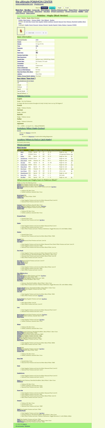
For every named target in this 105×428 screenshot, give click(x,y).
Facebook (44, 7)
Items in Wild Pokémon (23, 69)
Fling (18, 274)
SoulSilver (80, 22)
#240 (37, 39)
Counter (19, 205)
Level (18, 150)
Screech (19, 349)
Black (84, 22)
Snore (18, 380)
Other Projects (20, 13)
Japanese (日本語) (72, 25)
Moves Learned (23, 145)
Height (19, 42)
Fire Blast (23, 177)
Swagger (19, 400)
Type (18, 46)
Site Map (27, 10)
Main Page (19, 10)
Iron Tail (19, 291)
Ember (22, 156)
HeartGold (74, 22)
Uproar (19, 420)
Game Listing (30, 13)
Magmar (28, 133)
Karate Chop (20, 299)
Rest (18, 338)
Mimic (19, 324)
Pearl (65, 22)
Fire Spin (23, 162)
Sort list (19, 130)
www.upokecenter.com (24, 4)
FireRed (46, 22)
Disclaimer (27, 426)
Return (19, 339)
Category (36, 150)
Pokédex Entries (23, 96)
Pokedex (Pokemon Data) (59, 10)
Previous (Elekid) (36, 20)
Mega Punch (20, 317)
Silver (29, 22)
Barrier (19, 185)
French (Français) (33, 25)
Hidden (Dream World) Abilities (26, 76)
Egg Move (41, 185)
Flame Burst (24, 167)
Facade (19, 239)
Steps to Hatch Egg (22, 67)
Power (40, 150)
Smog (22, 152)
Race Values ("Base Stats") (26, 78)
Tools (86, 11)
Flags (72, 150)
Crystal (33, 22)
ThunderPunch (21, 410)
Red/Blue (47, 11)
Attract (19, 184)
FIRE (37, 46)
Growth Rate (20, 59)
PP (48, 150)
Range (61, 150)
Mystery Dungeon (71, 11)
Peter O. (25, 424)
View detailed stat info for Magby (25, 81)
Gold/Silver (38, 11)
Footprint (20, 48)
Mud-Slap (19, 331)
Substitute (20, 381)
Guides (80, 11)
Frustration (20, 278)
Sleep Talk (20, 358)
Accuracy (45, 150)
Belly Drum (20, 187)
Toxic (18, 419)
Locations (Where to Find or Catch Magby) (34, 140)
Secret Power (20, 350)
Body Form (20, 52)
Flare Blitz (20, 273)
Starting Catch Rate (22, 55)
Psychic (19, 336)
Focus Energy (20, 275)
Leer (22, 154)
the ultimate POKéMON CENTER (34, 1)
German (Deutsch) (43, 25)
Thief (18, 409)
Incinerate (20, 290)
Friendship (20, 63)
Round (19, 347)
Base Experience (21, 57)
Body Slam (20, 188)
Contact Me (36, 10)
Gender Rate (20, 61)
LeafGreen (50, 22)
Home (18, 18)
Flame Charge (21, 263)
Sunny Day (23, 175)
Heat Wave (20, 280)
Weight (19, 44)
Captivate (19, 196)
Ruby (37, 22)
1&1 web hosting (20, 426)
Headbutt (19, 279)
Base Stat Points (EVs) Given (25, 72)
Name (22, 150)
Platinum (69, 22)
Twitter (52, 7)
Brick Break (20, 195)
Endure (19, 232)
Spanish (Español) (53, 25)
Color (18, 50)
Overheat (19, 334)
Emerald (19, 11)
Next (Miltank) (45, 20)
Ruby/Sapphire (28, 11)
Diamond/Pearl (84, 10)
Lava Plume (24, 171)
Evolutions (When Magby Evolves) (31, 128)
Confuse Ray (24, 164)
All (24, 22)
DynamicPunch (21, 216)
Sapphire (41, 22)
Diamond (60, 22)
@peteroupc (39, 4)
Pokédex (20, 20)
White (19, 23)
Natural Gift (20, 333)
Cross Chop (20, 206)
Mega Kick (20, 316)
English (27, 25)
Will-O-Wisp (20, 422)
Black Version (26, 20)
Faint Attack (24, 160)
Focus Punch (20, 277)
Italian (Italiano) (62, 25)
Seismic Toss (20, 351)
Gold (27, 22)
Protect (19, 335)
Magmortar (31, 136)
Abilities (19, 74)
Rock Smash (20, 340)
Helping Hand (21, 288)
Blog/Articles (45, 10)
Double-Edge (20, 208)
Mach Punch (20, 314)
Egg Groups (20, 65)
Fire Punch (23, 169)
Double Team (20, 207)
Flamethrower (24, 173)
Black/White (73, 10)
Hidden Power (21, 289)
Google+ (60, 7)
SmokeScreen (24, 158)
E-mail (67, 7)
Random (52, 20)
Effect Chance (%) (54, 150)
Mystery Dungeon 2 (57, 11)
